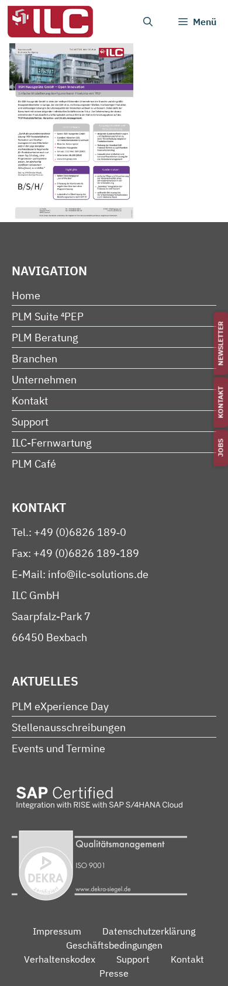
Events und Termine (58, 748)
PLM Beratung (45, 337)
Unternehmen (44, 379)
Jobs (220, 448)
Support (30, 421)
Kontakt (220, 402)
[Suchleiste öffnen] (148, 21)
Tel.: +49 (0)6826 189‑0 (69, 532)
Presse (114, 973)
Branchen (34, 358)
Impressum (57, 931)
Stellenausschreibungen (69, 727)
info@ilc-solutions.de (98, 574)
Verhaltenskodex (59, 959)
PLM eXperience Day (60, 706)
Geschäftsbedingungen (114, 945)
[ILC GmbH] (50, 21)
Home (26, 295)
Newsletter (220, 343)
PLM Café (34, 463)
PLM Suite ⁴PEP (48, 316)
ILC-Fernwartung (52, 442)
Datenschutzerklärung (148, 931)
